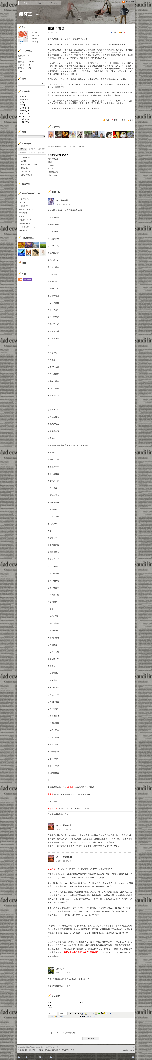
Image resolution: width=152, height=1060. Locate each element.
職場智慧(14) (24, 111)
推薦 (115, 120)
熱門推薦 (41, 153)
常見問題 (40, 1050)
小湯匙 (50, 162)
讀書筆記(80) (24, 119)
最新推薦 (41, 149)
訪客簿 (54, 3)
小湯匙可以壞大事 (25, 220)
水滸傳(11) (23, 96)
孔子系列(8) (24, 102)
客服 (72, 1050)
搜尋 (43, 84)
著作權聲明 (56, 1050)
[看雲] (101, 134)
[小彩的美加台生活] (130, 134)
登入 (118, 1058)
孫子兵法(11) (24, 108)
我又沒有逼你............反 (27, 227)
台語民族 (24, 161)
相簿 (40, 3)
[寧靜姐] (72, 134)
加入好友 (34, 32)
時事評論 (58, 146)
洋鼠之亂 (51, 169)
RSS (20, 279)
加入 (122, 1058)
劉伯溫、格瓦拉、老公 (29, 164)
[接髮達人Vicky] (80, 134)
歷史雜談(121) (25, 116)
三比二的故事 (52, 175)
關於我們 (32, 1050)
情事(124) (23, 105)
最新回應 (32, 149)
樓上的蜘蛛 (25, 168)
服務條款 (48, 1050)
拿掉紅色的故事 (24, 223)
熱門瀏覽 (23, 153)
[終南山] (123, 134)
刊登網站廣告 (23, 1050)
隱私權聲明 (65, 1050)
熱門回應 (32, 153)
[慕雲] (65, 134)
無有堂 (25, 13)
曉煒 (19, 43)
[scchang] (51, 134)
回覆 (107, 120)
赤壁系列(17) (24, 113)
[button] (53, 1013)
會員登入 (51, 1007)
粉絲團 (22, 1058)
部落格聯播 (27, 279)
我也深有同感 (26, 171)
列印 (131, 120)
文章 (25, 3)
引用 (123, 120)
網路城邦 (128, 1058)
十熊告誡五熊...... (27, 157)
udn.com (131, 1050)
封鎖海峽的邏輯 (53, 172)
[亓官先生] (109, 134)
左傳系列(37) (24, 122)
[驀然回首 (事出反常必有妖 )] (58, 134)
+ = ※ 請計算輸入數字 (64, 1033)
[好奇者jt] (94, 134)
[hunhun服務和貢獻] (87, 134)
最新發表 (23, 149)
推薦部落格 (35, 35)
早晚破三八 (51, 165)
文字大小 (61, 1013)
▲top (132, 1047)
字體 (50, 1013)
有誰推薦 (56, 127)
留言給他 (34, 42)
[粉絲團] (19, 1057)
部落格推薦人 (28, 238)
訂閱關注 (34, 39)
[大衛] (116, 134)
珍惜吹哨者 (23, 230)
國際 (64, 146)
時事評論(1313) (25, 99)
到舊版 (38, 15)
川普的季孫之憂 (53, 159)
